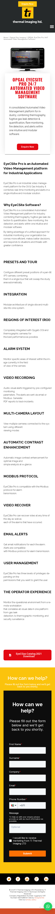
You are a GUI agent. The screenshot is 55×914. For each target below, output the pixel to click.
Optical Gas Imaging (18, 37)
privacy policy (31, 900)
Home (6, 37)
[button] (52, 26)
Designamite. (39, 898)
